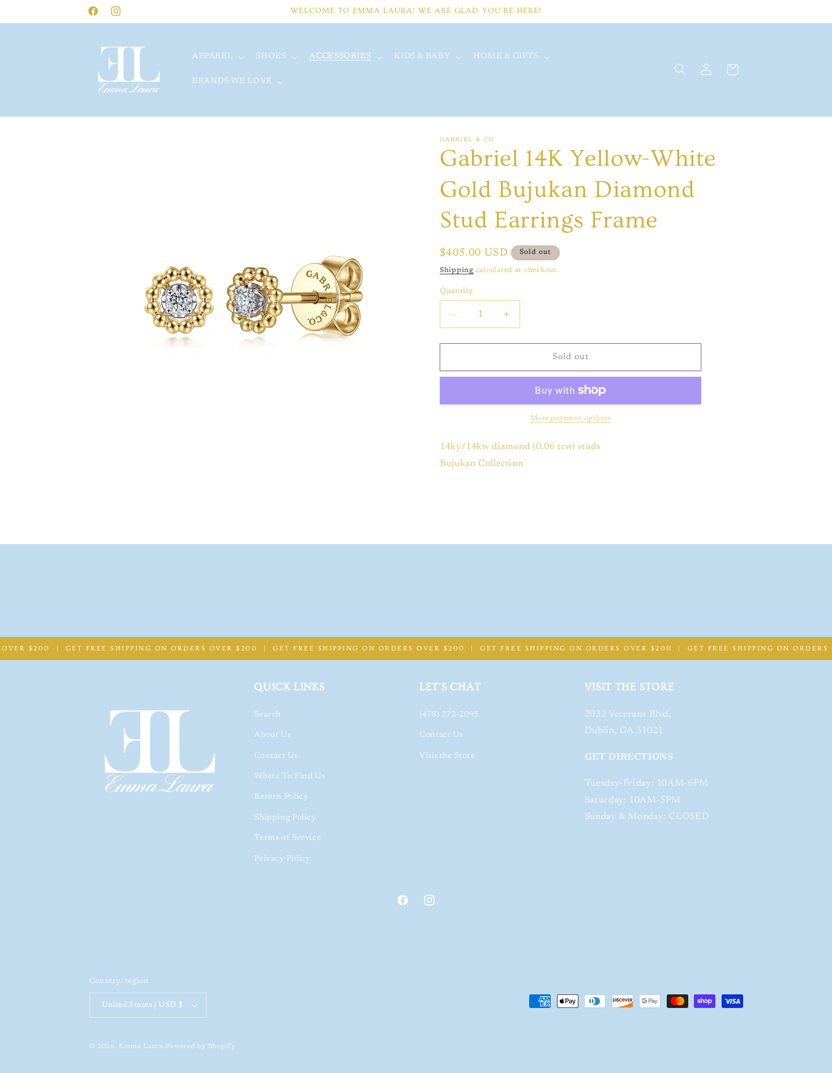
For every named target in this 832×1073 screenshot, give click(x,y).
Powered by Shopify (200, 1047)
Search (267, 714)
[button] (216, 57)
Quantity (456, 291)
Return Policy (281, 796)
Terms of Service (287, 838)
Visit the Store (447, 756)
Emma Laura (140, 1047)
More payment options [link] (570, 418)
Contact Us (276, 756)
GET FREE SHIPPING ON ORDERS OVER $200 (144, 648)
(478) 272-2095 (449, 714)
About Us (272, 735)
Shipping (457, 270)
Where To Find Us (289, 776)
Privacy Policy (282, 859)
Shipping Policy (285, 817)
